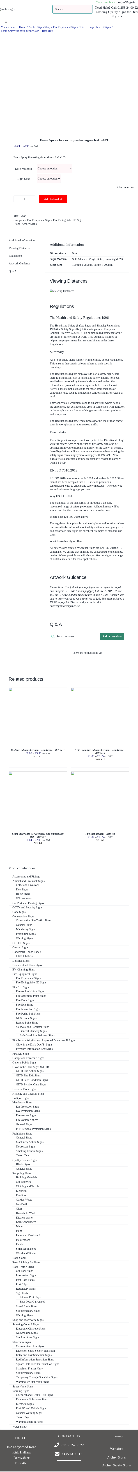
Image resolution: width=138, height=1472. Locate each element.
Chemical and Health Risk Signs (34, 1394)
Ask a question (112, 636)
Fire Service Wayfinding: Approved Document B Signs (43, 1040)
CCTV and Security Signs (27, 907)
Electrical (21, 1190)
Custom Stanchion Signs (30, 1346)
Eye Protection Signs (28, 1110)
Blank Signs (23, 1164)
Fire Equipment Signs (39, 220)
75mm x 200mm (103, 264)
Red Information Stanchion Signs (35, 1359)
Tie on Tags (22, 1155)
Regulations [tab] (15, 255)
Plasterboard (23, 1239)
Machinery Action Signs (29, 1142)
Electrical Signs (25, 1403)
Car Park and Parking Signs (28, 903)
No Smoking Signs (27, 1332)
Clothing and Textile (27, 1186)
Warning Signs (24, 938)
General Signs (24, 924)
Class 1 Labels (24, 956)
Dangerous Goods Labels (26, 951)
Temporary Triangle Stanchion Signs (37, 1377)
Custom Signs (20, 947)
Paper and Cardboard (28, 1235)
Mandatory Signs (25, 929)
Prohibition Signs (26, 933)
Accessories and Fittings (26, 876)
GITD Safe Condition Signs (32, 1079)
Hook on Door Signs (24, 1089)
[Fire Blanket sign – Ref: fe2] (100, 773)
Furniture (21, 1195)
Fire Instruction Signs (28, 1009)
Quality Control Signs (24, 1160)
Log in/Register (126, 2)
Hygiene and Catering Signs (28, 1093)
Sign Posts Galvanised (32, 1301)
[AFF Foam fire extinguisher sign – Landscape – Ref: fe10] (100, 689)
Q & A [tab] (13, 271)
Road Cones (19, 1257)
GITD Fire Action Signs (29, 1070)
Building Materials (26, 1177)
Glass (19, 1208)
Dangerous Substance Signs (32, 1399)
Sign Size (23, 178)
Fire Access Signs (26, 1115)
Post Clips (21, 1284)
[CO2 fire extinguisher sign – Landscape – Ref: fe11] (38, 689)
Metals (20, 1226)
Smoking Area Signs (27, 1337)
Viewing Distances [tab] (19, 248)
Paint (19, 1230)
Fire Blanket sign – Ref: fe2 (100, 834)
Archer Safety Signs (116, 1465)
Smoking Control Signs (29, 1151)
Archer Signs (29, 223)
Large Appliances (26, 1221)
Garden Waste (24, 1199)
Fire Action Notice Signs (30, 991)
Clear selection (125, 187)
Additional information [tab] (22, 240)
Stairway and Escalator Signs (32, 1026)
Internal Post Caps (30, 1297)
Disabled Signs (20, 960)
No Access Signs (25, 1146)
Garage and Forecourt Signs (28, 1058)
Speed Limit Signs (26, 1306)
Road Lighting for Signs (26, 1262)
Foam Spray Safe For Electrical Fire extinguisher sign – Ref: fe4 (38, 835)
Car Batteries (23, 1181)
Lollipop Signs (20, 1098)
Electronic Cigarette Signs (30, 1328)
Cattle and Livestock (27, 884)
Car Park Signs (24, 1270)
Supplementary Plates (28, 1372)
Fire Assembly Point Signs (31, 995)
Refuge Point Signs (27, 1022)
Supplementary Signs (28, 1310)
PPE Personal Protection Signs (33, 1128)
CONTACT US (72, 1454)
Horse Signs (23, 893)
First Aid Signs (20, 1053)
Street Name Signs (22, 1386)
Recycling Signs (21, 1173)
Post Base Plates (25, 1279)
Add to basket (53, 199)
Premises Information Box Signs (34, 1048)
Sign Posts (22, 1293)
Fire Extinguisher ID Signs (68, 220)
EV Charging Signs (23, 969)
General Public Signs (24, 1062)
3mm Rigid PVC (114, 259)
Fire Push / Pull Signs (28, 1013)
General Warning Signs (29, 1412)
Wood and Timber (26, 1253)
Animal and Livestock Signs (28, 881)
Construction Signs (23, 916)
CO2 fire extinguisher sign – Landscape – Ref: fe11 (38, 750)
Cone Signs (19, 911)
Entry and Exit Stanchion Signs (34, 1355)
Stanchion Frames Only (29, 1368)
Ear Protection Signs (27, 1106)
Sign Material (23, 168)
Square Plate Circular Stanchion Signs (37, 1364)
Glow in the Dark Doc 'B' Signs (34, 1044)
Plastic (19, 1244)
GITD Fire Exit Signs (28, 1075)
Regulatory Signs (26, 1288)
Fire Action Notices (27, 1119)
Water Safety (19, 1426)
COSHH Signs (20, 943)
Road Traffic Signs (23, 1266)
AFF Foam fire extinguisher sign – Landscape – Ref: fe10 (100, 751)
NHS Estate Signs (26, 1018)
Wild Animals (23, 898)
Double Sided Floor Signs (27, 965)
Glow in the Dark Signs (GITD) (30, 1067)
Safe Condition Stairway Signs (37, 1035)
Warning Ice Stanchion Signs (32, 1381)
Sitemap (117, 1436)
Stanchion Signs (21, 1342)
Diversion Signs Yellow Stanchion (35, 1350)
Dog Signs (22, 889)
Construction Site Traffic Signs (33, 920)
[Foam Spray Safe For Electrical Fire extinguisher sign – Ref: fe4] (38, 773)
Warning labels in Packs (29, 1421)
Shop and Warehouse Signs (27, 1319)
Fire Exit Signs (20, 987)
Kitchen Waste (24, 1217)
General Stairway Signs (33, 1031)
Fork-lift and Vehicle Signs (31, 1408)
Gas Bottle (22, 1204)
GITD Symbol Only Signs (31, 1084)
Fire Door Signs (25, 1000)
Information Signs (26, 1275)
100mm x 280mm (82, 264)
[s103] (69, 81)
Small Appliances (26, 1248)
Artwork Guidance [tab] (19, 263)
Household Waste (26, 1213)
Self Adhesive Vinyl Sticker (88, 259)
